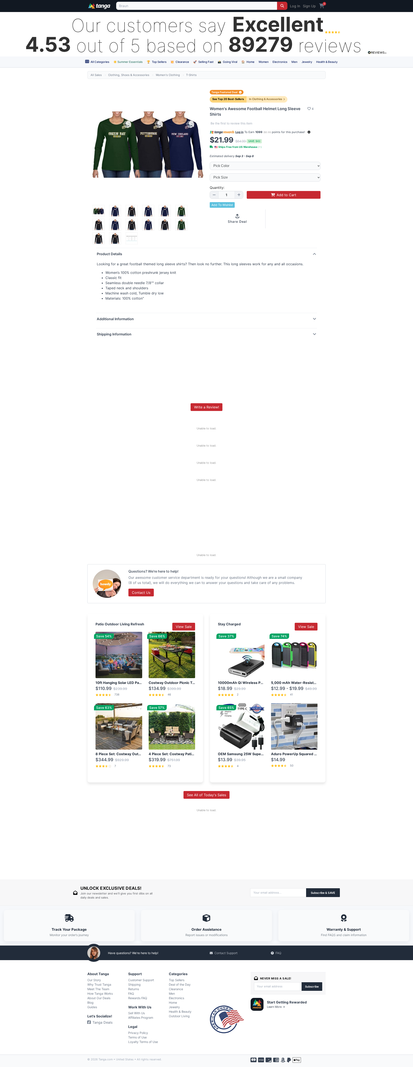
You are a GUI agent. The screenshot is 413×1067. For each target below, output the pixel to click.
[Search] (282, 6)
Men (294, 62)
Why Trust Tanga (99, 984)
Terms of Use (137, 1037)
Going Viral (227, 62)
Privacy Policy (138, 1033)
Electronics (280, 62)
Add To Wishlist (222, 205)
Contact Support (225, 953)
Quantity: (217, 187)
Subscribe (312, 986)
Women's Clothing (168, 75)
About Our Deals (98, 998)
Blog (90, 1002)
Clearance (179, 62)
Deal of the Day (180, 984)
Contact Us (141, 592)
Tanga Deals (102, 1022)
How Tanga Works (100, 993)
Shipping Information (114, 334)
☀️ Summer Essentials (128, 62)
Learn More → (276, 1006)
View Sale (184, 626)
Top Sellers (156, 62)
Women (264, 62)
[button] (309, 132)
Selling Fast (203, 62)
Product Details (109, 254)
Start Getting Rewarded (287, 1002)
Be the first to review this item (231, 123)
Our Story (94, 980)
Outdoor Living (179, 1016)
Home (247, 62)
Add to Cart (286, 195)
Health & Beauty (326, 62)
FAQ (278, 953)
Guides (92, 1007)
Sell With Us (136, 1013)
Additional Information (115, 319)
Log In (295, 6)
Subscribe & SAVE (323, 892)
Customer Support (141, 980)
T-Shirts (191, 75)
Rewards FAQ (137, 998)
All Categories (99, 62)
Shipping (134, 984)
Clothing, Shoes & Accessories (128, 75)
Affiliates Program (140, 1017)
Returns (133, 989)
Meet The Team (98, 989)
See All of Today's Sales (206, 795)
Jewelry (307, 62)
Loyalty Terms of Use (143, 1042)
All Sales (96, 75)
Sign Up (309, 6)
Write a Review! (206, 407)
